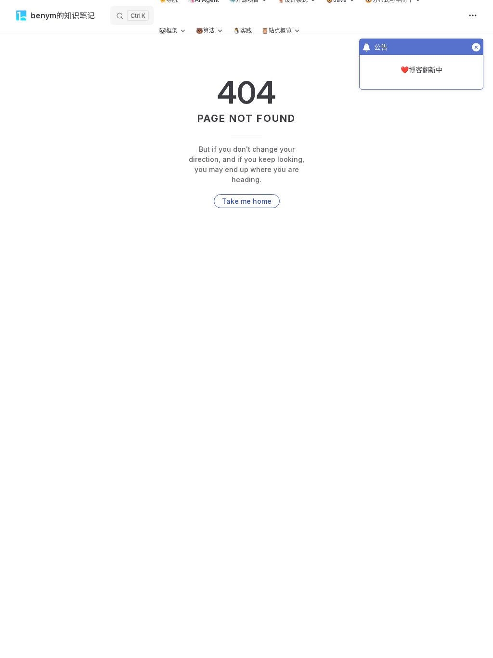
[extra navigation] (472, 15)
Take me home (247, 201)
